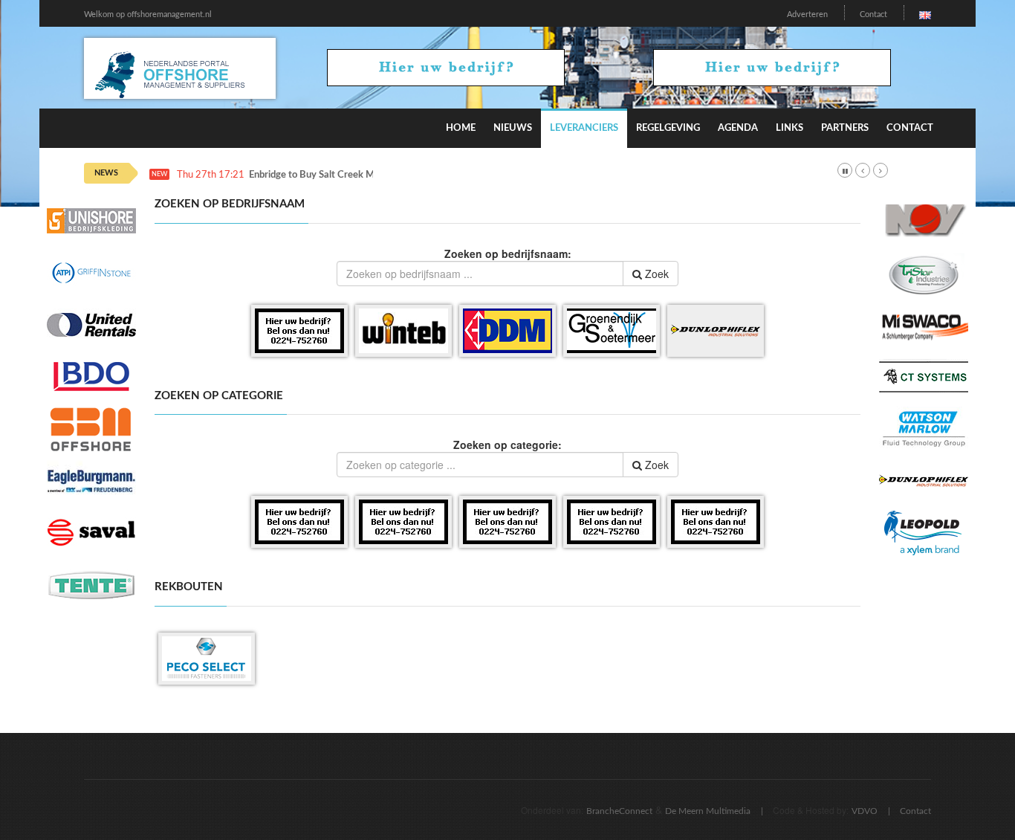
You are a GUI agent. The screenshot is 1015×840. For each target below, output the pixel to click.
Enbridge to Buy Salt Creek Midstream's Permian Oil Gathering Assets (398, 175)
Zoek (655, 273)
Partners (845, 128)
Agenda (738, 128)
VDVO (865, 811)
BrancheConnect (619, 811)
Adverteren (807, 14)
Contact (873, 14)
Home (461, 128)
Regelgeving (668, 128)
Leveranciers (584, 128)
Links (789, 128)
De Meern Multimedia (707, 811)
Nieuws (512, 128)
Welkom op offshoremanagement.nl (148, 14)
